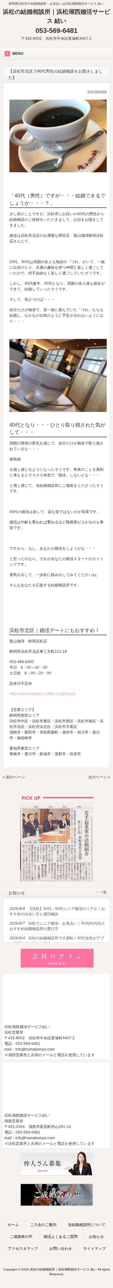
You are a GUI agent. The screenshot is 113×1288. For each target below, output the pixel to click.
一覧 (103, 892)
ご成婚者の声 (21, 1236)
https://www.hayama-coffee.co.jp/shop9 (42, 694)
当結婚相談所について (86, 1225)
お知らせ (96, 1236)
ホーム (13, 1225)
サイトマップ (94, 1248)
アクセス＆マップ (23, 1248)
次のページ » (99, 777)
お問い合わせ (60, 1248)
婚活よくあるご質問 (61, 1236)
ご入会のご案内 (43, 1225)
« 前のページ (14, 777)
